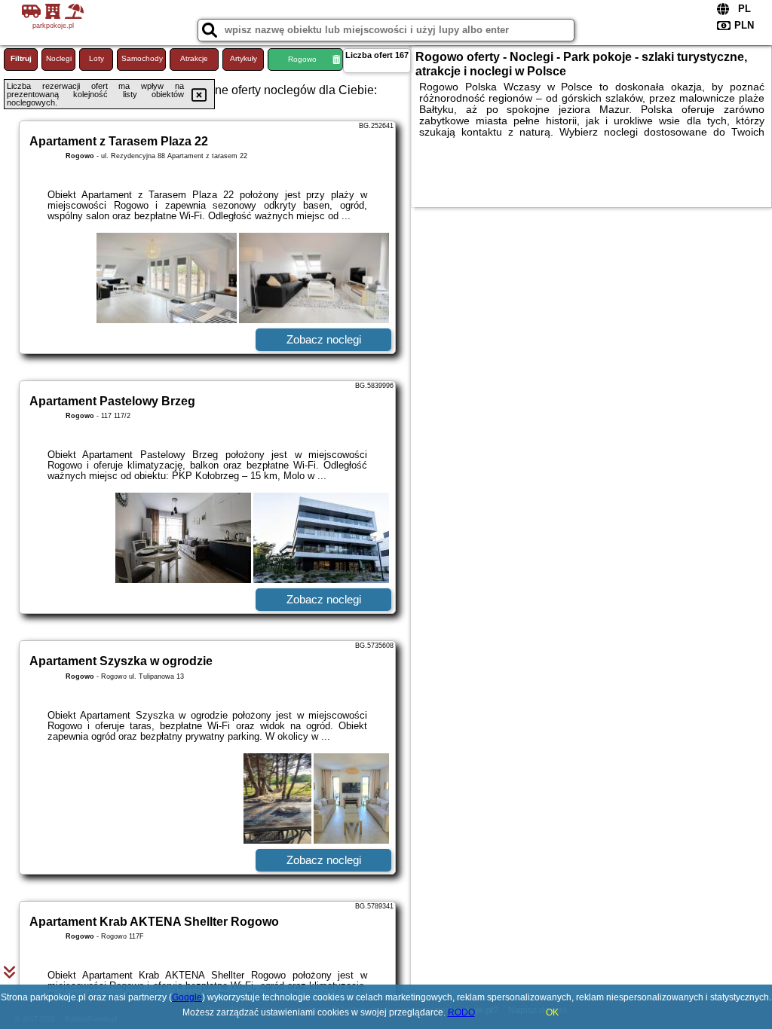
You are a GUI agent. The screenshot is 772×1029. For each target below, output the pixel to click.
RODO (461, 1012)
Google (187, 997)
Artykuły (243, 58)
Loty (96, 58)
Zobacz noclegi (323, 339)
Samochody (142, 58)
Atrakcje (194, 58)
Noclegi (59, 58)
